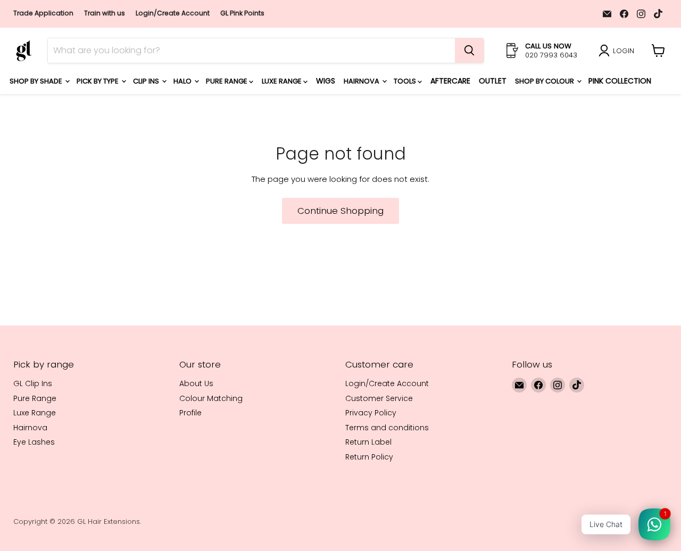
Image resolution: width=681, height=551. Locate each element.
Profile (190, 412)
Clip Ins (147, 81)
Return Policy (369, 457)
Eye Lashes (34, 442)
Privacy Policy (370, 412)
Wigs (325, 81)
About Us (196, 383)
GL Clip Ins (32, 383)
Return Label (368, 442)
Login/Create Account (173, 13)
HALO (183, 81)
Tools (406, 81)
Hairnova (362, 81)
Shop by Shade (37, 81)
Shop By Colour (545, 81)
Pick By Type (98, 81)
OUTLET (492, 81)
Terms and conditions (387, 427)
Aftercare (450, 81)
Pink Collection (619, 81)
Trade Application (43, 13)
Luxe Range (282, 81)
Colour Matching (211, 398)
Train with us (104, 13)
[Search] (469, 50)
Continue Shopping (340, 210)
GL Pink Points (242, 13)
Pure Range (227, 81)
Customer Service (379, 398)
